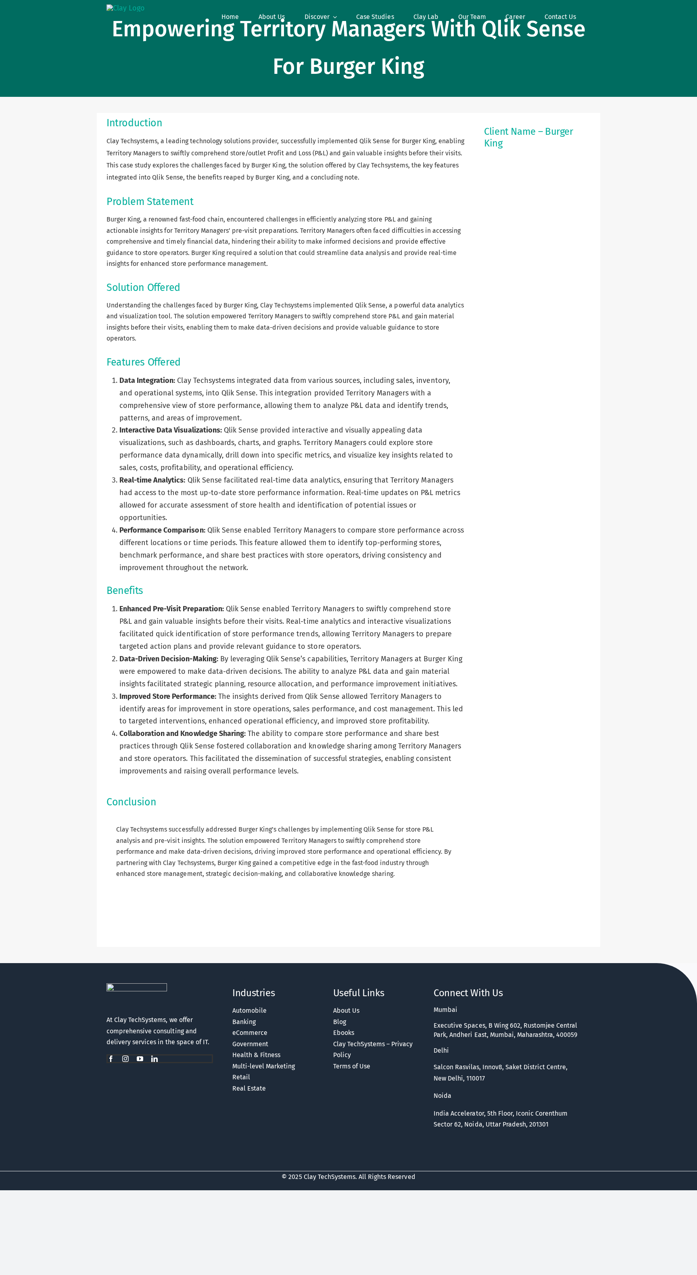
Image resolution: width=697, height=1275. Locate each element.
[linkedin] (154, 1059)
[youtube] (140, 1059)
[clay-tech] (136, 986)
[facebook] (111, 1059)
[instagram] (125, 1059)
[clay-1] (125, 8)
